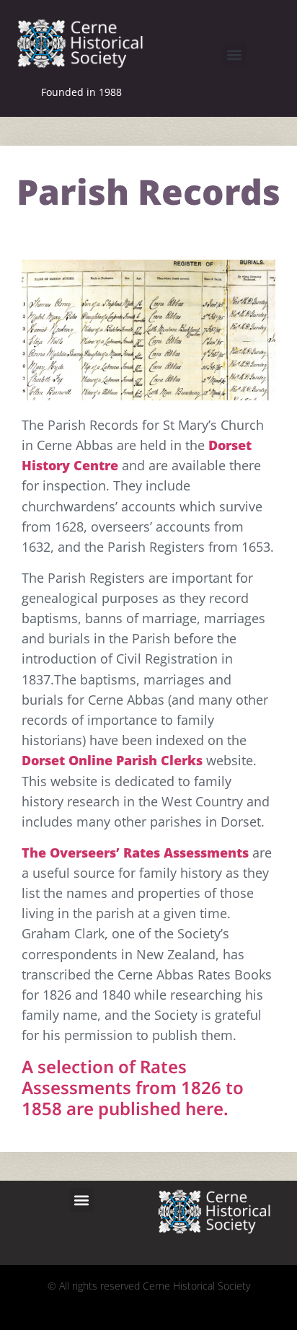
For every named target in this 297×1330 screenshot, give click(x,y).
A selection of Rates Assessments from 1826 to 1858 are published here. (133, 1087)
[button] (235, 55)
